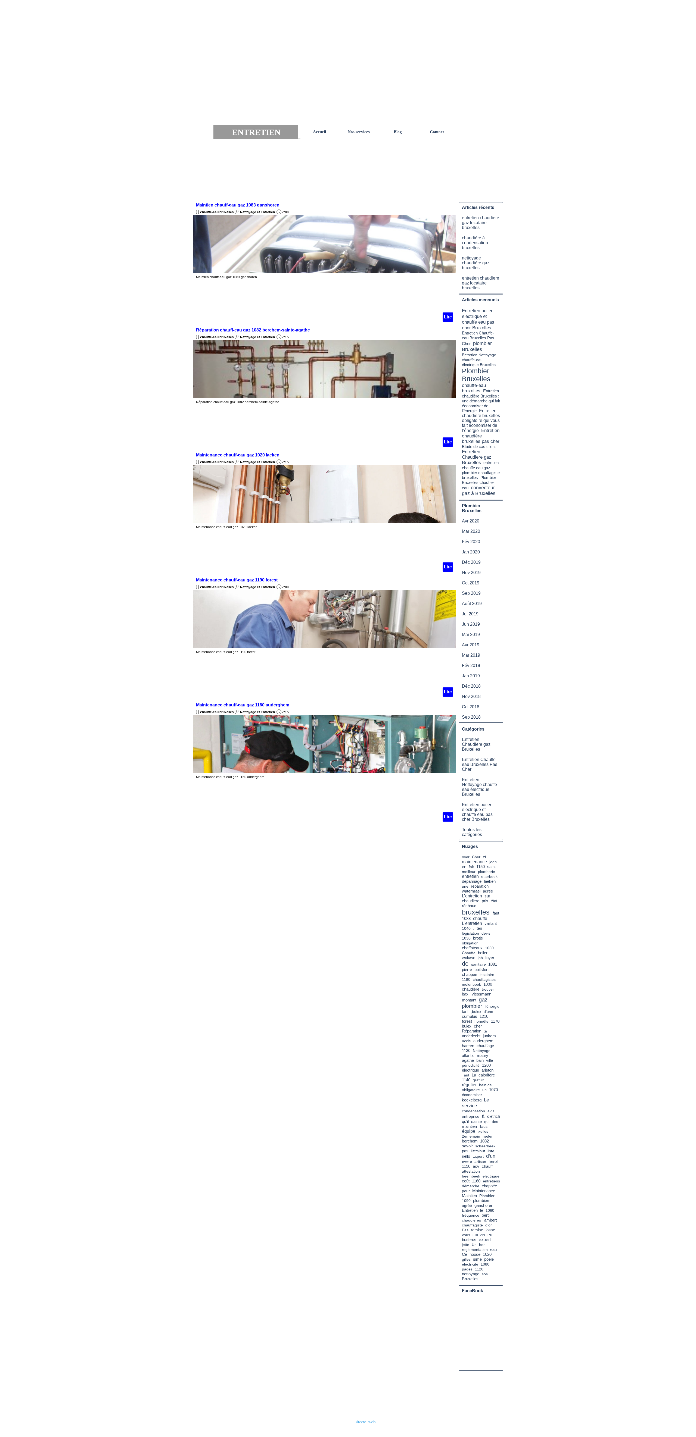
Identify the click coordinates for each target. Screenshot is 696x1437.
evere (467, 1161)
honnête (481, 1021)
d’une (488, 1011)
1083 (466, 918)
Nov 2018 (471, 696)
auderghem (483, 1041)
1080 (485, 1264)
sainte (476, 1121)
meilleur (469, 871)
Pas (465, 1230)
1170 (495, 1021)
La (474, 1075)
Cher (476, 857)
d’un (490, 1156)
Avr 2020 (470, 521)
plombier (472, 1006)
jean (493, 862)
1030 (466, 938)
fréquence (470, 1215)
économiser (472, 1094)
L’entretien (472, 896)
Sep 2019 (471, 593)
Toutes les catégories (472, 832)
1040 (466, 928)
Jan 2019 (471, 676)
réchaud (469, 905)
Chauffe (469, 953)
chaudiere (470, 900)
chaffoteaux (472, 948)
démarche (470, 1186)
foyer (489, 957)
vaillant (490, 923)
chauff (487, 1166)
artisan (480, 1161)
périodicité (471, 1065)
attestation (471, 1171)
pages (467, 1269)
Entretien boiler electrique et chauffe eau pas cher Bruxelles (478, 319)
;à (485, 1031)
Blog (398, 132)
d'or (488, 1225)
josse (490, 1230)
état (494, 900)
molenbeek (471, 984)
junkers (489, 1036)
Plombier (487, 1196)
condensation (473, 1111)
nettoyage (470, 1274)
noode (475, 1254)
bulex (466, 1026)
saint (491, 866)
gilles (466, 1259)
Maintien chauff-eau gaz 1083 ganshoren (237, 205)
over (466, 857)
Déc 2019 (471, 562)
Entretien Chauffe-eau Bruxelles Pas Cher (478, 338)
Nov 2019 (471, 572)
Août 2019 (472, 603)
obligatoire (471, 1090)
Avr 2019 (470, 645)
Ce (464, 1254)
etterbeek (489, 876)
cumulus (469, 1016)
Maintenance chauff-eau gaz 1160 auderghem (242, 705)
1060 (490, 1210)
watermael (471, 891)
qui (486, 1121)
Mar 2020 (471, 531)
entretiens (491, 1181)
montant (469, 1000)
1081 (492, 964)
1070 (493, 1090)
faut (496, 913)
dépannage (471, 881)
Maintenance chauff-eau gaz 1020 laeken (237, 455)
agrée (488, 891)
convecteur (483, 1234)
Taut (465, 1075)
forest (467, 1021)
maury (482, 1055)
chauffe (480, 918)
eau (493, 1249)
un (484, 1090)
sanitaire (478, 964)
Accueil (319, 132)
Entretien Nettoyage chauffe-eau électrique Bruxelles (479, 360)
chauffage (485, 1045)
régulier (469, 1084)
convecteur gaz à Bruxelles (478, 490)
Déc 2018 (471, 686)
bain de (485, 1085)
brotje (478, 938)
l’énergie (492, 1006)
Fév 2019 (471, 665)
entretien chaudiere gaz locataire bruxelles (480, 222)
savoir (467, 1146)
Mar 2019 (471, 655)
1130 (466, 1050)
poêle (489, 1259)
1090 (466, 1200)
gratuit (478, 1080)
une (465, 886)
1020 (487, 1254)
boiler (482, 952)
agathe (468, 1060)
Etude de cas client (479, 446)
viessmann (481, 994)
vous (466, 1235)
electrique (470, 1070)
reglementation (475, 1249)
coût (466, 1181)
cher (478, 1026)
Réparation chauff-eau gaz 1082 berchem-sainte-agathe (253, 330)
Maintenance (483, 1191)
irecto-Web (366, 1422)
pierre (467, 970)
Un (474, 1244)
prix (485, 900)
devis (485, 933)
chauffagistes (484, 979)
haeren (468, 1046)
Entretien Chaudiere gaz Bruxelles (476, 457)
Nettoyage (481, 1050)
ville (489, 1060)
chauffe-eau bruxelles (217, 212)
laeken (490, 881)
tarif (465, 1011)
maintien (469, 1126)
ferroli (493, 1161)
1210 (484, 1016)
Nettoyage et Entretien (257, 212)
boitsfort (481, 970)
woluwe (468, 958)
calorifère (486, 1075)
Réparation (471, 1031)
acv (476, 1166)
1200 (486, 1065)
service (469, 1105)
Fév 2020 (471, 541)
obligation (470, 943)
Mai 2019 (471, 634)
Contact (437, 132)
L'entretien (472, 923)
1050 (489, 948)
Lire (448, 317)
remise (477, 1230)
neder (488, 1136)
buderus (469, 1240)
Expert (478, 1156)
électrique (491, 1176)
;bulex (476, 1011)
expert (485, 1239)
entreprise (470, 1116)
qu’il (465, 1121)
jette (465, 1244)
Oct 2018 (470, 707)
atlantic (468, 1055)
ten (479, 928)
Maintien (469, 1196)
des (495, 1121)
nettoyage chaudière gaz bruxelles (475, 263)
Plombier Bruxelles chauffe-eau (479, 482)
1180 (466, 979)
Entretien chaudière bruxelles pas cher (480, 436)
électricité (470, 1264)
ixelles (483, 1131)
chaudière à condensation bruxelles (475, 243)
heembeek (471, 1176)
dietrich (493, 1116)
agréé (467, 1205)
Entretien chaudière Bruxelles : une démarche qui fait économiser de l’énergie (481, 401)
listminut (478, 1151)
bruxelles (476, 912)
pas (465, 1150)
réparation (480, 886)
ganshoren (483, 1205)
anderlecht (471, 1036)
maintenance (474, 861)
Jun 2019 (471, 624)
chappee (469, 974)
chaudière (470, 989)
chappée (489, 1186)
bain (480, 1060)
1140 (466, 1080)
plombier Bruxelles (477, 346)
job (480, 958)
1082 (484, 1141)
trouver (488, 989)
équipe (468, 1131)
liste (490, 1151)
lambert (490, 1220)
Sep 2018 (471, 717)
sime (477, 1259)
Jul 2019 (470, 614)
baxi (465, 994)
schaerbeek (485, 1146)
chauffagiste (472, 1225)
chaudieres (471, 1220)
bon (482, 1244)
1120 (479, 1269)
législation (470, 933)
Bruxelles (470, 1279)
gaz (483, 1000)
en (464, 866)
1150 (480, 867)
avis (490, 1111)
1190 (466, 1166)
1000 (487, 984)
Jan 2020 (471, 552)
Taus (483, 1126)
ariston (487, 1070)
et (484, 857)
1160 (476, 1181)
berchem (470, 1141)
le (481, 1210)
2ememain (471, 1136)
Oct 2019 (470, 583)
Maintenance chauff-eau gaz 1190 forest (237, 580)
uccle (466, 1041)
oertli (486, 1215)
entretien (470, 876)
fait (471, 867)
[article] (324, 262)
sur (487, 896)
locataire (487, 974)
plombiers (481, 1200)
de (465, 963)
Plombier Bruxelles (476, 375)
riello (466, 1156)
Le (486, 1100)
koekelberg (471, 1100)
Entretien (470, 1210)
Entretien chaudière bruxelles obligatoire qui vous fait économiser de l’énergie (481, 420)
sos (485, 1274)
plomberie (486, 871)
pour (466, 1191)
